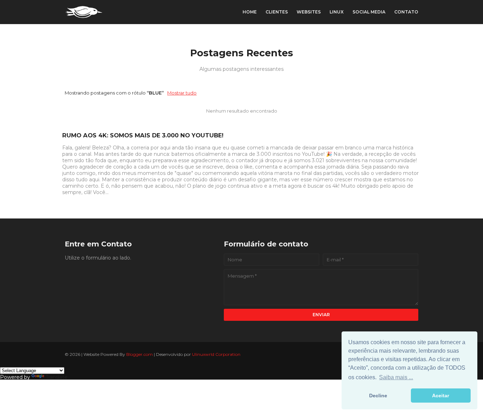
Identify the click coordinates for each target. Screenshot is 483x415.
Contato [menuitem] (406, 12)
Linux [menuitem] (337, 12)
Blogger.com (139, 354)
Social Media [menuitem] (369, 12)
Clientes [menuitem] (277, 12)
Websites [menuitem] (309, 12)
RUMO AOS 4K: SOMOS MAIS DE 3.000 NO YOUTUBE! (142, 135)
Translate (57, 377)
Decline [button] (378, 395)
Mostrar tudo (182, 93)
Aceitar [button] (440, 395)
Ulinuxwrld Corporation (216, 354)
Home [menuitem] (250, 12)
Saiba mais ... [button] (396, 377)
